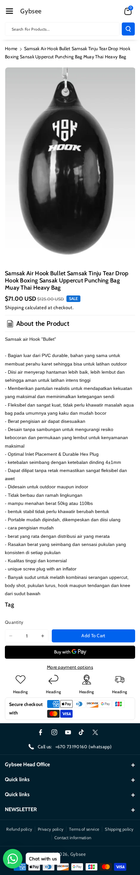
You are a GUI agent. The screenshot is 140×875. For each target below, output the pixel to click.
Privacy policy (50, 829)
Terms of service (84, 829)
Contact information (72, 837)
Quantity (14, 622)
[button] (9, 11)
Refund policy (19, 829)
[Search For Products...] (128, 29)
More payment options (70, 667)
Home (11, 48)
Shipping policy (119, 829)
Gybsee (78, 854)
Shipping (14, 307)
